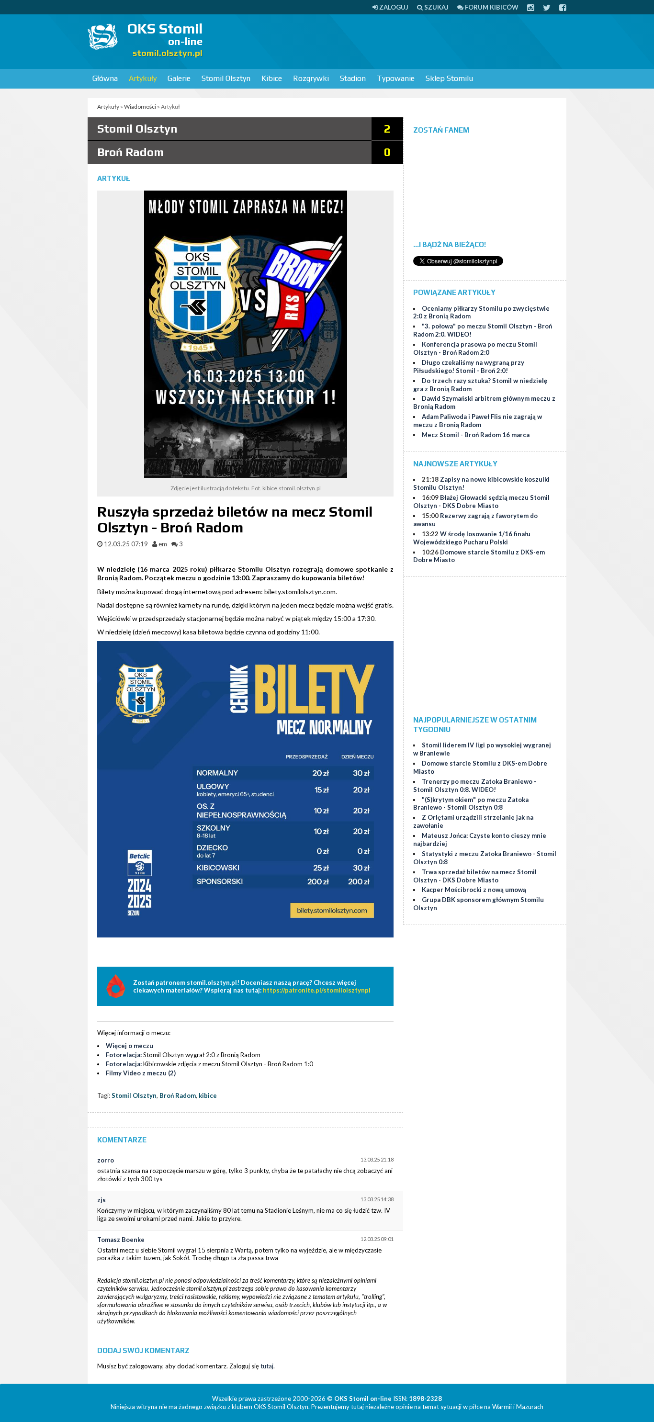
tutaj (266, 1366)
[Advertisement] (392, 40)
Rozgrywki (311, 78)
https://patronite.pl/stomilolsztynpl (317, 990)
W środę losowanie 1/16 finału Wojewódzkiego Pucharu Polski (471, 538)
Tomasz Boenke (121, 1239)
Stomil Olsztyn (226, 78)
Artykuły (143, 78)
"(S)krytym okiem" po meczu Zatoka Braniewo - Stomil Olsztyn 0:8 (471, 804)
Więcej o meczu (129, 1046)
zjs (101, 1200)
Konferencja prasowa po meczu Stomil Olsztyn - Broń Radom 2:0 (475, 348)
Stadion (353, 78)
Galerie (179, 78)
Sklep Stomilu (449, 78)
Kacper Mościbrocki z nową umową (474, 889)
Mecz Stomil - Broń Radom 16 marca (476, 435)
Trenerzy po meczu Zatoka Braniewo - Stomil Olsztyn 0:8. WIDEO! (474, 785)
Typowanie (396, 78)
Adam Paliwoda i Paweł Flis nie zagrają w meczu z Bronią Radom (477, 421)
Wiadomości (140, 106)
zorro (105, 1160)
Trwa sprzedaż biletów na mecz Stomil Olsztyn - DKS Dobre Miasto (475, 876)
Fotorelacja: (124, 1055)
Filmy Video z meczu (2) (141, 1073)
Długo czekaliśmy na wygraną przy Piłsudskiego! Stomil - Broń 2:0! (468, 366)
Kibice (271, 78)
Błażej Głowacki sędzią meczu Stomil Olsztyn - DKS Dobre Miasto (481, 501)
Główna (105, 78)
